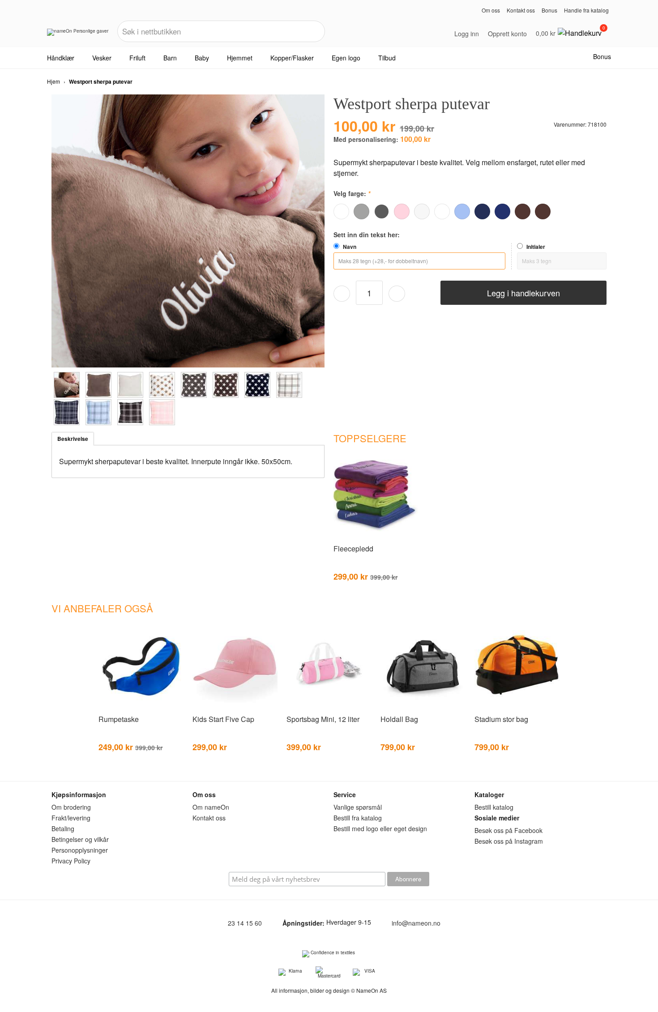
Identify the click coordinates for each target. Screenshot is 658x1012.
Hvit (341, 211)
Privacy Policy (70, 860)
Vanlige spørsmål (357, 807)
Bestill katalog (493, 807)
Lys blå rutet (462, 211)
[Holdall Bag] (423, 707)
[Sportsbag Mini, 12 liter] (329, 707)
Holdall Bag (399, 719)
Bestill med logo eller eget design (380, 828)
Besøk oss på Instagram (508, 841)
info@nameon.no (416, 922)
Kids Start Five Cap (223, 719)
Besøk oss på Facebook (508, 830)
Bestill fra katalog (357, 817)
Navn (349, 247)
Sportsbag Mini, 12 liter (322, 719)
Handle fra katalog (586, 10)
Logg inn (466, 33)
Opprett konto (507, 33)
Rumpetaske (118, 719)
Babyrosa (402, 211)
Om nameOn (210, 807)
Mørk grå (381, 211)
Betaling (62, 828)
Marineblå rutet (482, 211)
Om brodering (71, 807)
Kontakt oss (521, 10)
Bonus (549, 10)
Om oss (491, 10)
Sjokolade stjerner (543, 211)
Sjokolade (522, 211)
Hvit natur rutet (422, 211)
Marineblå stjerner (502, 211)
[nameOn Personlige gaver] (77, 35)
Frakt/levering (70, 817)
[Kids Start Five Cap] (235, 707)
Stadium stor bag (501, 719)
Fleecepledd (353, 548)
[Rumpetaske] (141, 707)
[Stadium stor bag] (517, 707)
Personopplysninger (79, 849)
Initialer (535, 247)
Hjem (53, 81)
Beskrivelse (72, 439)
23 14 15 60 (245, 922)
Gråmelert (361, 211)
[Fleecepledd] (376, 537)
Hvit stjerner (442, 211)
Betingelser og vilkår (80, 839)
